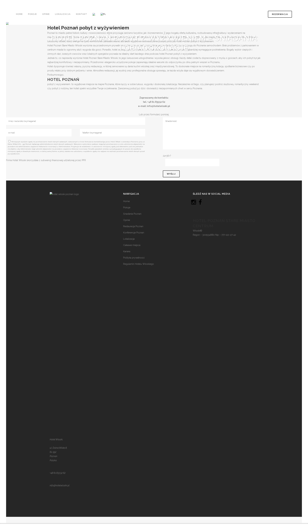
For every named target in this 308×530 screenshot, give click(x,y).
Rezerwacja (280, 14)
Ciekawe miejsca (131, 245)
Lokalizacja (129, 239)
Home (126, 201)
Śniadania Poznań (132, 214)
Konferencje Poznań (133, 232)
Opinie (126, 220)
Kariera (126, 251)
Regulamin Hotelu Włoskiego (138, 264)
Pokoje (126, 207)
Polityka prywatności (134, 257)
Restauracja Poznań (133, 226)
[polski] (103, 14)
